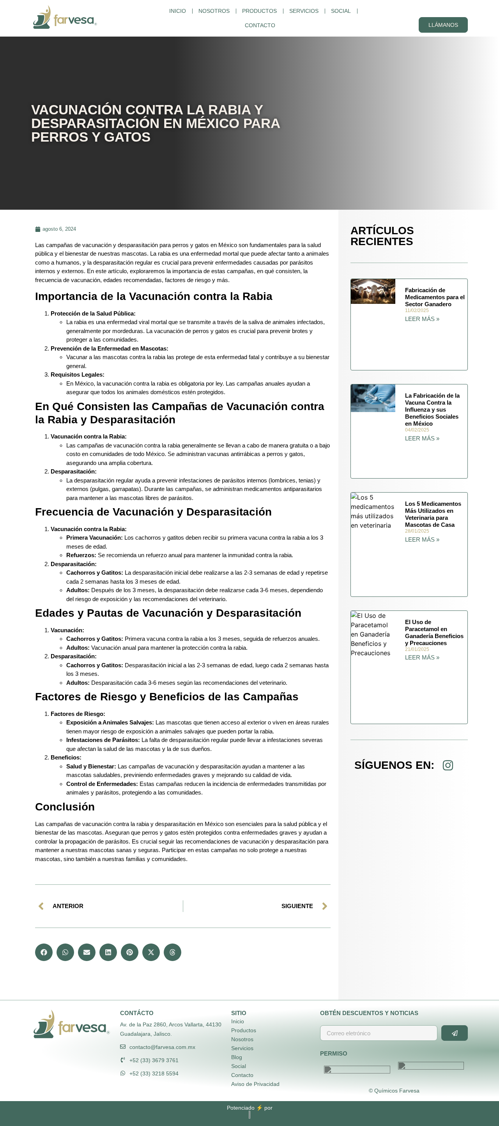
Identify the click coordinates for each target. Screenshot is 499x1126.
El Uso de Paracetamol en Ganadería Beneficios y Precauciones (434, 632)
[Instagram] (448, 765)
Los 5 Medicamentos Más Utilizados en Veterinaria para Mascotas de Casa (433, 514)
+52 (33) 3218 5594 (154, 1073)
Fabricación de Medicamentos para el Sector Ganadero (435, 297)
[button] (44, 952)
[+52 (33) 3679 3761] (123, 1060)
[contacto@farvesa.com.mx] (123, 1046)
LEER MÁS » (422, 319)
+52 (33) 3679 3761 (154, 1060)
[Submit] (454, 1033)
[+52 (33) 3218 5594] (123, 1073)
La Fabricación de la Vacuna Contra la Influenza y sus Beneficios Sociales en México (432, 409)
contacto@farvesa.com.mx (162, 1047)
